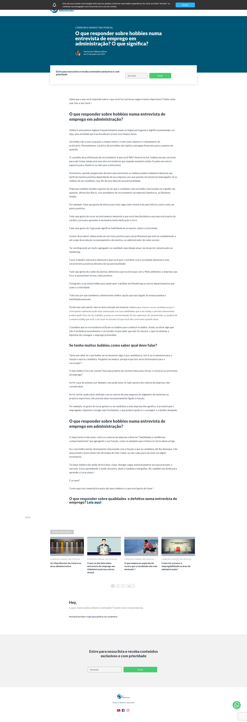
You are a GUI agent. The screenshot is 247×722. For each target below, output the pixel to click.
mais (129, 586)
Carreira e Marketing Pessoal (65, 559)
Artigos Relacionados (62, 532)
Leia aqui (94, 502)
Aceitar (185, 5)
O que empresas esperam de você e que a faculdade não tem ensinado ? (140, 566)
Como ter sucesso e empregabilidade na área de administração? (176, 566)
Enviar (160, 75)
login (89, 616)
